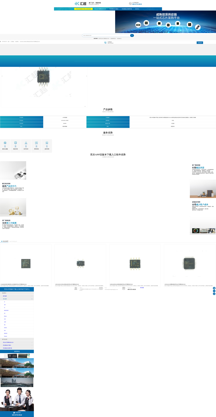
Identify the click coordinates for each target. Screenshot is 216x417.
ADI (5, 304)
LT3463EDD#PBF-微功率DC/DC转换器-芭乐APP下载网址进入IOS (14, 284)
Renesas (5, 316)
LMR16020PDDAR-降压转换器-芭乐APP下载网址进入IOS (121, 284)
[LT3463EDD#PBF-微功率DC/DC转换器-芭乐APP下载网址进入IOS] (25, 263)
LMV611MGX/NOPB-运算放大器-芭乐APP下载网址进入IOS (67, 284)
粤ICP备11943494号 (103, 294)
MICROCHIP (6, 310)
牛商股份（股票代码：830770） (116, 294)
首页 (9, 41)
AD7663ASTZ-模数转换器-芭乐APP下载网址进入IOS (175, 284)
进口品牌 (5, 298)
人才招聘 (111, 12)
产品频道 (12, 41)
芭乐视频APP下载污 (113, 8)
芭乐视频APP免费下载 (127, 8)
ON (4, 313)
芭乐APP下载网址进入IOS (100, 8)
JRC (4, 324)
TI (4, 301)
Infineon (5, 327)
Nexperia (5, 336)
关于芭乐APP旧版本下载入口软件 (98, 12)
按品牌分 (17, 41)
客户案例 (202, 289)
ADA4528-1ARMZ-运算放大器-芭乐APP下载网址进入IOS (30, 41)
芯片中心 (137, 8)
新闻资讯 (85, 12)
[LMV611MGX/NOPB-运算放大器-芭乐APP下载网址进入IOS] (80, 263)
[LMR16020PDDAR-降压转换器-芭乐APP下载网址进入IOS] (135, 263)
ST (4, 307)
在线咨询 (200, 42)
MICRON (5, 333)
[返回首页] (214, 294)
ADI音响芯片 (119, 38)
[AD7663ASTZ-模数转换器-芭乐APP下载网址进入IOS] (189, 263)
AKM (5, 321)
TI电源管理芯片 (113, 38)
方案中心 (78, 12)
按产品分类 (4, 339)
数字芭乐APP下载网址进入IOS (104, 38)
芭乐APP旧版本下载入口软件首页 (83, 8)
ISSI (5, 330)
